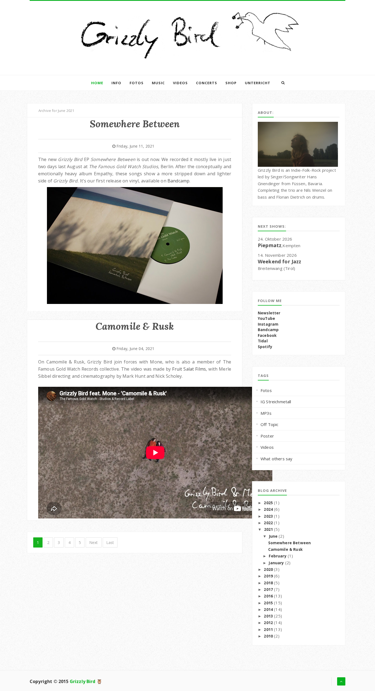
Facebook (267, 335)
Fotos (137, 82)
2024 (268, 509)
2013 (268, 616)
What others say (276, 458)
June (273, 536)
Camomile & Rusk (285, 549)
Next (93, 542)
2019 (268, 576)
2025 (268, 502)
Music (158, 82)
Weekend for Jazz (279, 261)
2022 (268, 522)
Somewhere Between (289, 542)
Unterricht (257, 82)
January (276, 562)
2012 (268, 622)
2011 (268, 629)
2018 (268, 582)
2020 (268, 569)
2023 (268, 516)
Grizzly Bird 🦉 (86, 681)
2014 (268, 609)
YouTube (266, 318)
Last (110, 542)
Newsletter (269, 313)
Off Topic (269, 424)
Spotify (265, 346)
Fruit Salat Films (189, 369)
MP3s (266, 413)
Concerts (206, 82)
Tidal (263, 341)
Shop (231, 82)
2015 (268, 602)
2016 (268, 596)
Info (116, 82)
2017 (268, 589)
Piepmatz (269, 245)
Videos (180, 82)
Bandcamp (178, 181)
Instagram (268, 324)
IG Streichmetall (276, 401)
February (277, 556)
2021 (268, 529)
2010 (268, 636)
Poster (267, 436)
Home (97, 82)
